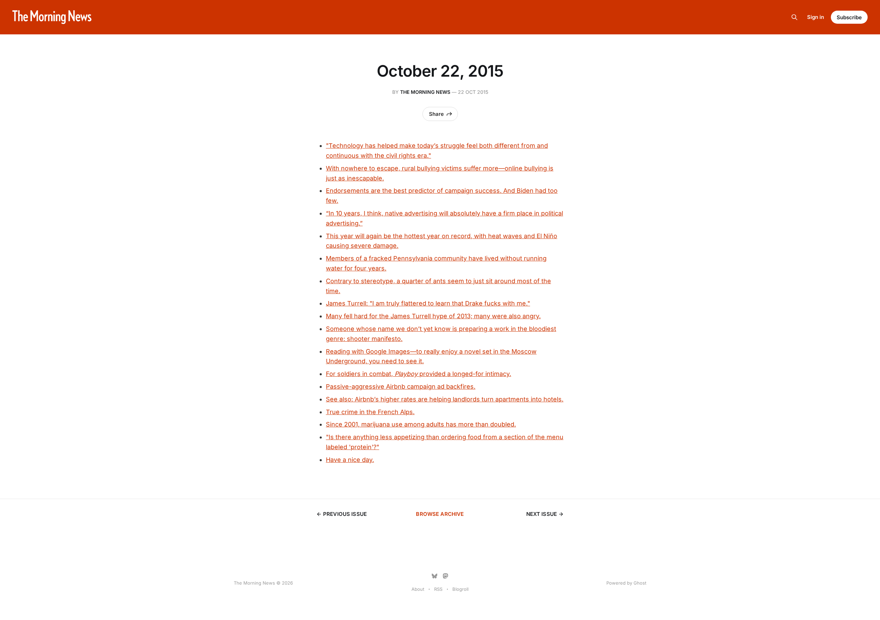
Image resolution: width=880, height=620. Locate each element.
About (417, 589)
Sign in (815, 17)
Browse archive (440, 514)
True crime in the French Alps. (370, 412)
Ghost (640, 583)
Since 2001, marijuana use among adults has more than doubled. (421, 424)
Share (436, 114)
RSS (438, 589)
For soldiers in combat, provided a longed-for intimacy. (418, 373)
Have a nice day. (350, 459)
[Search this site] (794, 17)
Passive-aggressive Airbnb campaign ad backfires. (400, 386)
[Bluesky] (434, 576)
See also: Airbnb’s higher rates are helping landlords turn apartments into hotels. (444, 399)
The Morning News (425, 92)
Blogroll (460, 589)
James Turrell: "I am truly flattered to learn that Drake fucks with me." (428, 303)
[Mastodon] (445, 576)
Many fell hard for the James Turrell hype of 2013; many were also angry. (433, 316)
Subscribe (849, 17)
